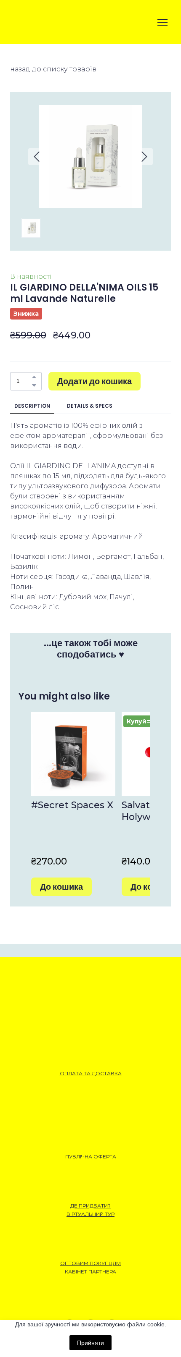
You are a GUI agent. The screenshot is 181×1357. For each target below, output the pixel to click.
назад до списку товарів (53, 69)
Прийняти (90, 1342)
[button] (34, 377)
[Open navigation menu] (162, 22)
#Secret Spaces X (72, 805)
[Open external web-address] (39, 22)
